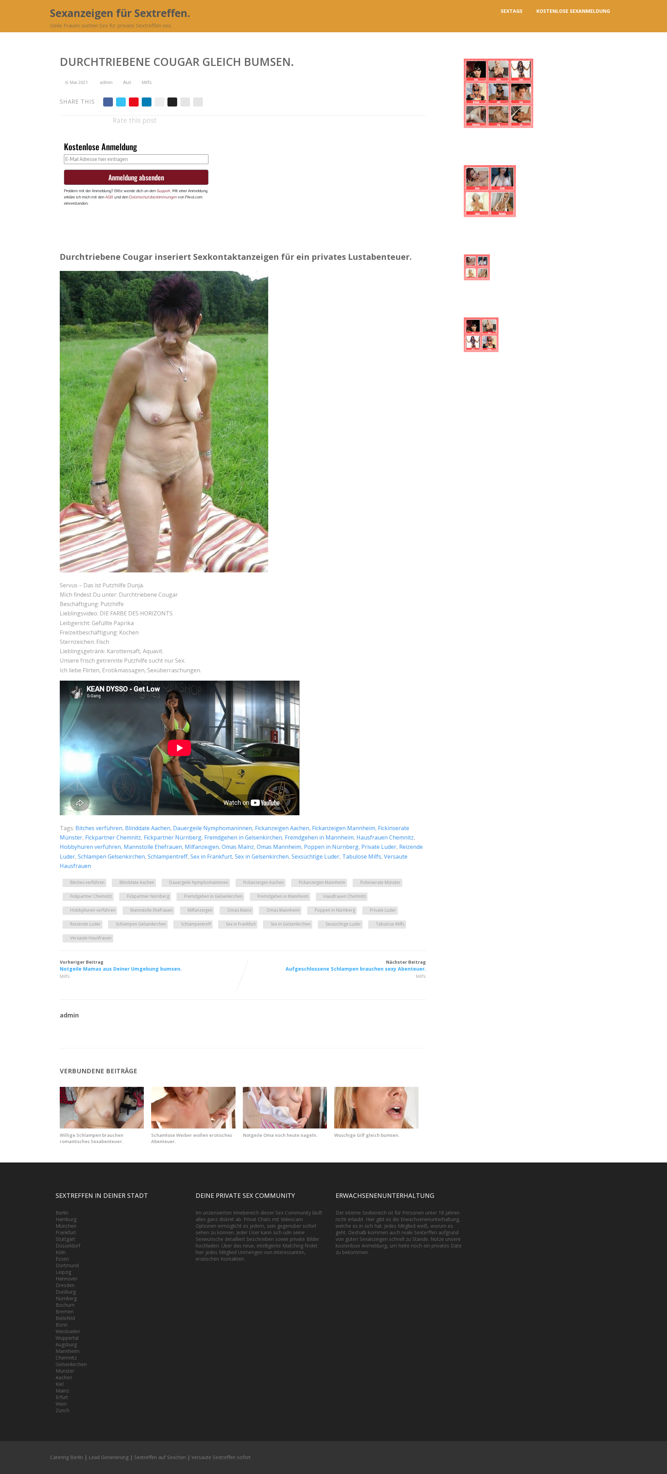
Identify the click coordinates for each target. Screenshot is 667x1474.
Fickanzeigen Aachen (282, 828)
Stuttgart (65, 1239)
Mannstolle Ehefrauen (153, 847)
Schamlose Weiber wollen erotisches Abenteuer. (191, 1138)
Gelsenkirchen (71, 1364)
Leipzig (63, 1272)
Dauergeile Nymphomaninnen (212, 828)
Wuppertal (67, 1338)
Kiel (60, 1384)
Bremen (65, 1311)
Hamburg (66, 1219)
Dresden (65, 1285)
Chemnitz (66, 1357)
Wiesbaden (68, 1331)
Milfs (147, 82)
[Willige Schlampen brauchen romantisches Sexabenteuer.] (102, 1126)
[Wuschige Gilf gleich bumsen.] (376, 1126)
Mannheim (68, 1351)
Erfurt (62, 1397)
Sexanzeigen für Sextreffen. (120, 13)
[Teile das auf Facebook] (108, 101)
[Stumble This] (159, 101)
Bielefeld (65, 1318)
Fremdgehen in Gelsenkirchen (243, 837)
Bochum (65, 1305)
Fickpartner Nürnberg (172, 837)
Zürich (62, 1410)
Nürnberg (66, 1298)
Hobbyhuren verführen (90, 847)
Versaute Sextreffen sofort (221, 1457)
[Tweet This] (121, 101)
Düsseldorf (68, 1245)
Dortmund (67, 1265)
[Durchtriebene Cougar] (164, 570)
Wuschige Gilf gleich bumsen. (366, 1135)
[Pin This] (134, 101)
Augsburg (66, 1344)
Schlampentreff (168, 856)
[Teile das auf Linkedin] (146, 101)
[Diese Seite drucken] (198, 101)
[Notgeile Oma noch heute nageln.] (285, 1126)
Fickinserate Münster (380, 882)
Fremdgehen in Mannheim (319, 837)
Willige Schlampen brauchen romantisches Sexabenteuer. (91, 1138)
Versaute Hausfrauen (91, 938)
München (66, 1225)
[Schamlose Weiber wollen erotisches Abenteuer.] (193, 1126)
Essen (62, 1258)
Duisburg (66, 1291)
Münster (65, 1371)
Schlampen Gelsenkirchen (111, 856)
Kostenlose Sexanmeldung (573, 11)
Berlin (62, 1212)
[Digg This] (172, 101)
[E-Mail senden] (185, 101)
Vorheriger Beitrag (121, 965)
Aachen (64, 1377)
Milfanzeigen (202, 847)
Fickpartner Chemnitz (113, 837)
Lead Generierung (109, 1457)
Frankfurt (66, 1232)
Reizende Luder (85, 924)
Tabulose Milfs (361, 856)
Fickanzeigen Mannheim (343, 828)
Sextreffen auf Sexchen (160, 1457)
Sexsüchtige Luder (315, 856)
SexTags (511, 11)
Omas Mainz (238, 847)
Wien (61, 1403)
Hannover (66, 1278)
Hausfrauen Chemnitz (385, 837)
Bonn (62, 1324)
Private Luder (378, 847)
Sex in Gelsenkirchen (262, 856)
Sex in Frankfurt (211, 856)
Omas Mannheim (279, 847)
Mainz (62, 1390)
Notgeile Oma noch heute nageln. (280, 1135)
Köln (61, 1252)
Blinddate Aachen (147, 828)
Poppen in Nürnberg (331, 847)
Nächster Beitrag (356, 965)
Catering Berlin (66, 1457)
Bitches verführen (98, 828)
